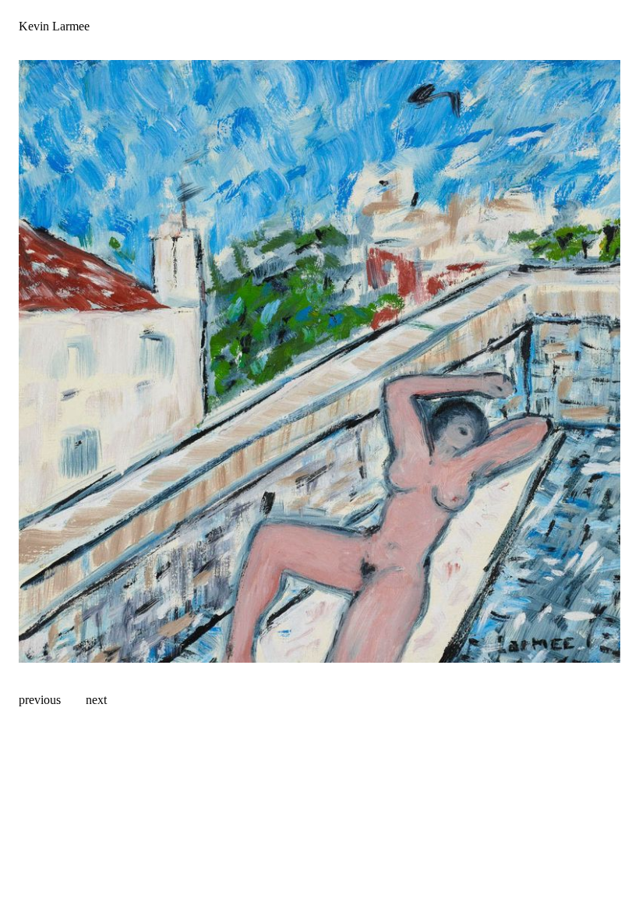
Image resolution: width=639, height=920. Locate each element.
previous (40, 699)
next (96, 699)
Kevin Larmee (54, 26)
